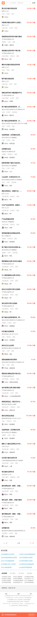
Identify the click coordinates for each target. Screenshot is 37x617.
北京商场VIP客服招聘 (25, 567)
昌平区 (4, 323)
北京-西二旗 (5, 196)
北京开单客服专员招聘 (26, 557)
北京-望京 (4, 533)
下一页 (32, 543)
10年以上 (10, 154)
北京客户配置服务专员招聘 (20, 578)
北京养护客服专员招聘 (26, 561)
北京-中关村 (5, 98)
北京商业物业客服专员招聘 (9, 557)
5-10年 (11, 28)
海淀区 (4, 42)
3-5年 (8, 14)
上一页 (5, 543)
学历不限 (14, 112)
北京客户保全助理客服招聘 (27, 554)
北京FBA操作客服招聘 (7, 582)
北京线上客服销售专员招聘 (20, 576)
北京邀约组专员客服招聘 (26, 564)
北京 (3, 14)
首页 (6, 593)
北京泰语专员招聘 (6, 580)
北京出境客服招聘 (6, 567)
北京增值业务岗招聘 (18, 580)
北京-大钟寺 (5, 56)
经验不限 (12, 477)
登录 (33, 3)
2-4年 (9, 252)
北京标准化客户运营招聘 (19, 582)
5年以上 (12, 196)
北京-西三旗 (5, 393)
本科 (16, 28)
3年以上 (12, 56)
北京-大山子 (5, 407)
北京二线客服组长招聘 (30, 580)
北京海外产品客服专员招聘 (8, 578)
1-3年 (9, 42)
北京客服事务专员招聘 (7, 554)
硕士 (13, 126)
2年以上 (12, 210)
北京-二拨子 (5, 477)
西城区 (4, 252)
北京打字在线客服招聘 (7, 561)
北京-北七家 (5, 463)
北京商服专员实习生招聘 (8, 564)
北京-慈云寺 (5, 266)
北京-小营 (4, 28)
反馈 (18, 593)
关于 (31, 593)
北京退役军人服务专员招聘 (8, 576)
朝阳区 (4, 154)
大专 (13, 14)
